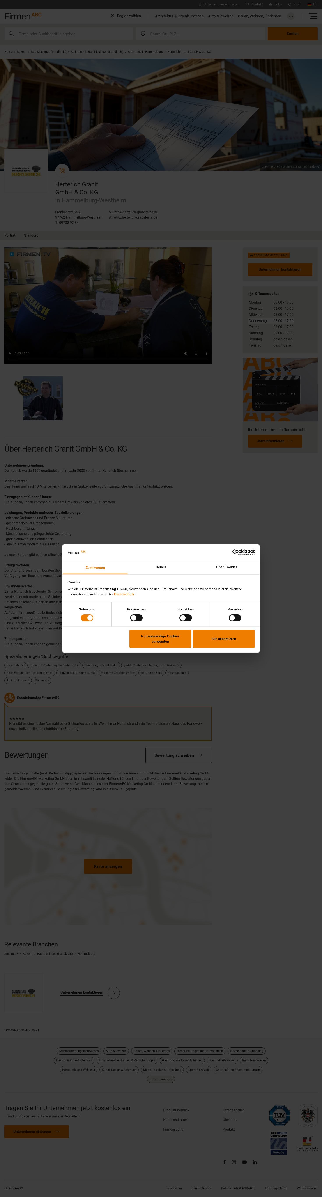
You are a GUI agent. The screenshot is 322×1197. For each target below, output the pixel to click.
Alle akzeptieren (223, 638)
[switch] (136, 617)
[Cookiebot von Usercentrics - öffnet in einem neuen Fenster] (235, 552)
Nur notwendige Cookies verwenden (160, 638)
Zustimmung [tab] (95, 567)
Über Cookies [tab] (226, 567)
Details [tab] (161, 567)
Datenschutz (124, 594)
